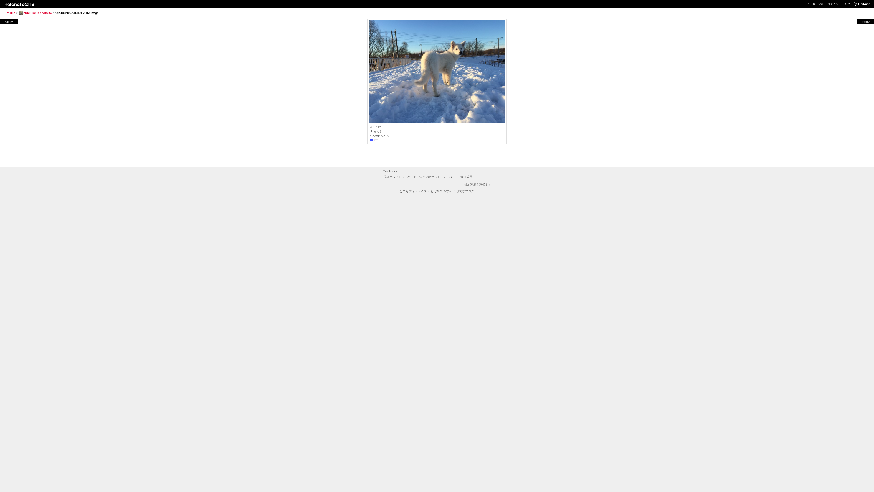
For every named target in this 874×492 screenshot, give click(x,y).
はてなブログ (465, 191)
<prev (9, 21)
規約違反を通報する (477, 184)
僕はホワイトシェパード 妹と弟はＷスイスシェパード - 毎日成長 (428, 177)
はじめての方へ (441, 191)
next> (866, 21)
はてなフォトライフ (413, 191)
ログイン (832, 4)
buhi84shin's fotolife (37, 13)
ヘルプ (846, 4)
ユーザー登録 (815, 4)
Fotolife (10, 13)
